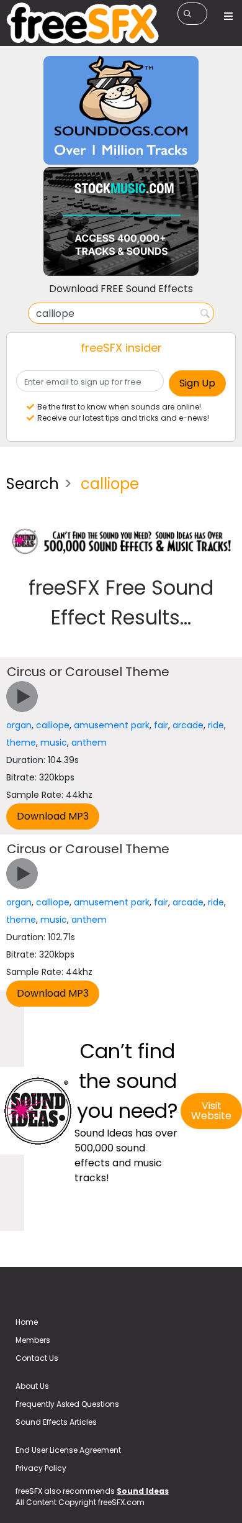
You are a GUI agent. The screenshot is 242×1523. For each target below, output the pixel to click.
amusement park (112, 725)
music (53, 742)
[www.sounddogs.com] (121, 110)
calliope (52, 725)
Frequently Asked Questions (67, 1404)
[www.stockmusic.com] (121, 221)
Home (27, 1322)
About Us (32, 1386)
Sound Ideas (143, 1491)
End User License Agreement (68, 1450)
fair (161, 725)
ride (216, 725)
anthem (89, 742)
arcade (188, 725)
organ (19, 725)
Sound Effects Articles (56, 1422)
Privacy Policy (41, 1468)
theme (21, 742)
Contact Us (37, 1358)
